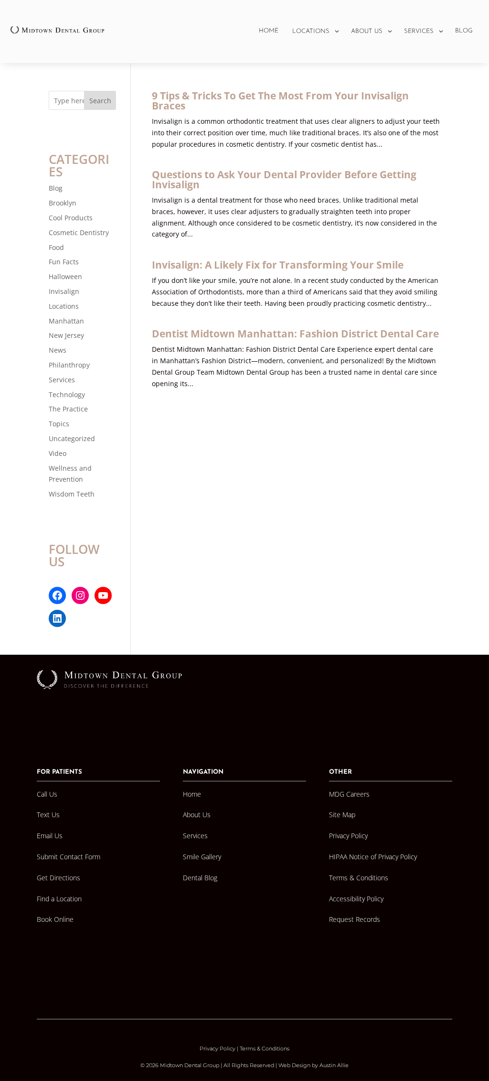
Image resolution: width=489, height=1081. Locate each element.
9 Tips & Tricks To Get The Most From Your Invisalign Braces (280, 100)
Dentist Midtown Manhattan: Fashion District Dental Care (295, 333)
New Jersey (66, 335)
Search (100, 100)
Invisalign (64, 291)
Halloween (65, 276)
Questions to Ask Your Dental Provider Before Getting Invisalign (284, 179)
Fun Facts (64, 261)
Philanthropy (69, 364)
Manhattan (66, 320)
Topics (59, 423)
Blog (56, 188)
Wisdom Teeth (72, 493)
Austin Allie (334, 1065)
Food (56, 247)
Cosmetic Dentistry (79, 232)
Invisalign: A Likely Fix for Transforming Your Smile (278, 264)
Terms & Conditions (264, 1048)
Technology (67, 394)
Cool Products (71, 217)
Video (57, 453)
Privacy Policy (217, 1048)
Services (62, 379)
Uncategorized (72, 438)
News (57, 350)
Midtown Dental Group (189, 1065)
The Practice (68, 408)
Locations (64, 306)
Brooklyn (62, 202)
